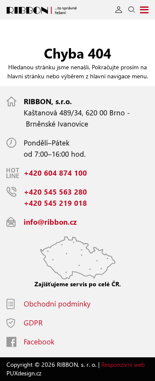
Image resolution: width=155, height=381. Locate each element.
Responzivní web (123, 364)
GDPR (33, 323)
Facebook (39, 342)
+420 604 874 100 (55, 173)
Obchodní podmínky (57, 304)
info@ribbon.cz (50, 222)
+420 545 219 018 (55, 203)
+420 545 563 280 (55, 192)
